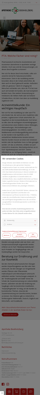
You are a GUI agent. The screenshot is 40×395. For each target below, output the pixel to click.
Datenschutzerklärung (9, 231)
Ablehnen (6, 235)
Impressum (22, 231)
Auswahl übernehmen (20, 235)
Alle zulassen (33, 235)
